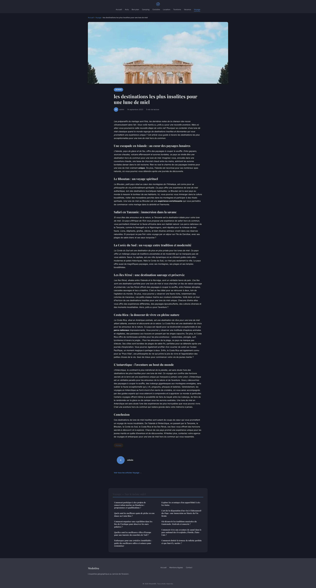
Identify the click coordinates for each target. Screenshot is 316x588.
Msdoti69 (93, 568)
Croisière (156, 9)
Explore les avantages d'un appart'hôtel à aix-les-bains (181, 503)
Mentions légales (176, 567)
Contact (189, 567)
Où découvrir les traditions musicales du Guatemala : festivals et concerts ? (179, 522)
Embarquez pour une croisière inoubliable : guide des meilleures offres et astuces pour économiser (133, 543)
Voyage (197, 9)
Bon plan (135, 9)
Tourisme (177, 9)
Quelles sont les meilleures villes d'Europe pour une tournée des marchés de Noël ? (132, 533)
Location (166, 9)
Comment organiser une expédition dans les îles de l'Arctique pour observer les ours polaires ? (133, 524)
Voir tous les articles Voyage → (128, 472)
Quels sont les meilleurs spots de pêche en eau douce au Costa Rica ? (134, 514)
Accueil (119, 9)
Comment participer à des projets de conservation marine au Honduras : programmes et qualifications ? (130, 505)
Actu (127, 9)
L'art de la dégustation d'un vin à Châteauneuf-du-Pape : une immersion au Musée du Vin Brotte (181, 513)
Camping (145, 9)
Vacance (187, 9)
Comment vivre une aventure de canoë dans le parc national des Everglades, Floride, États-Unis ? (181, 532)
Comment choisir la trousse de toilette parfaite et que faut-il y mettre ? (181, 541)
